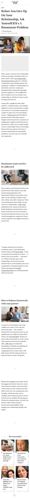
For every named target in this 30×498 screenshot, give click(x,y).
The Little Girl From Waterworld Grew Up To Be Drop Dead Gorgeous (21, 457)
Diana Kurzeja (7, 31)
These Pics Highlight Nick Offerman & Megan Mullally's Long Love (7, 484)
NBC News (9, 344)
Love (2, 7)
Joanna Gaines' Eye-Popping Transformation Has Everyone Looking (22, 483)
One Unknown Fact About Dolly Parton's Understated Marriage (7, 457)
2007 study (22, 204)
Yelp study (11, 115)
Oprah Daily (19, 252)
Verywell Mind (14, 337)
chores (6, 384)
